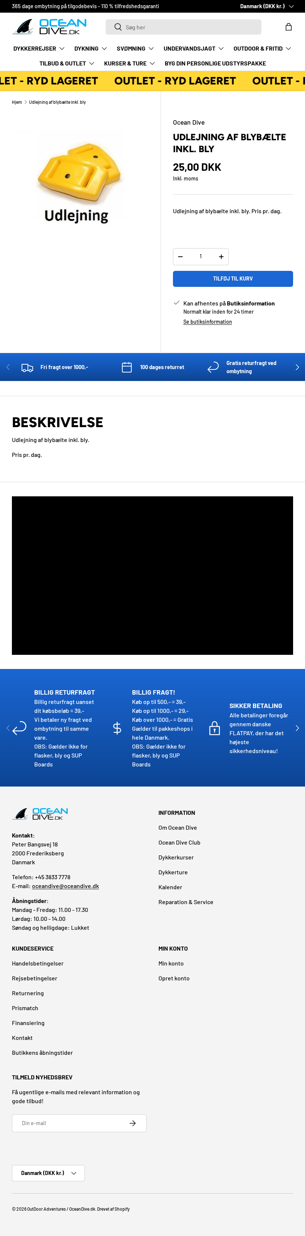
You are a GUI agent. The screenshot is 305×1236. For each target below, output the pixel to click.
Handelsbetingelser (38, 963)
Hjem (17, 102)
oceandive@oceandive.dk (65, 885)
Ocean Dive (189, 122)
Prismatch (25, 1007)
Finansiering (28, 1022)
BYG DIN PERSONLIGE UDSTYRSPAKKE (215, 63)
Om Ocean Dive (177, 827)
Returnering (28, 992)
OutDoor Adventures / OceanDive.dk (61, 1208)
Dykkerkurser (176, 857)
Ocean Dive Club (179, 842)
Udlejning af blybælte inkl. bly (57, 102)
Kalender (170, 886)
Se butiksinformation (207, 321)
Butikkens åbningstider (42, 1052)
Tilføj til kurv (233, 278)
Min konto (171, 963)
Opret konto (174, 978)
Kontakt (22, 1037)
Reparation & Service (186, 901)
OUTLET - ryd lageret (173, 80)
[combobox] (183, 27)
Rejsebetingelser (34, 978)
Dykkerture (173, 871)
